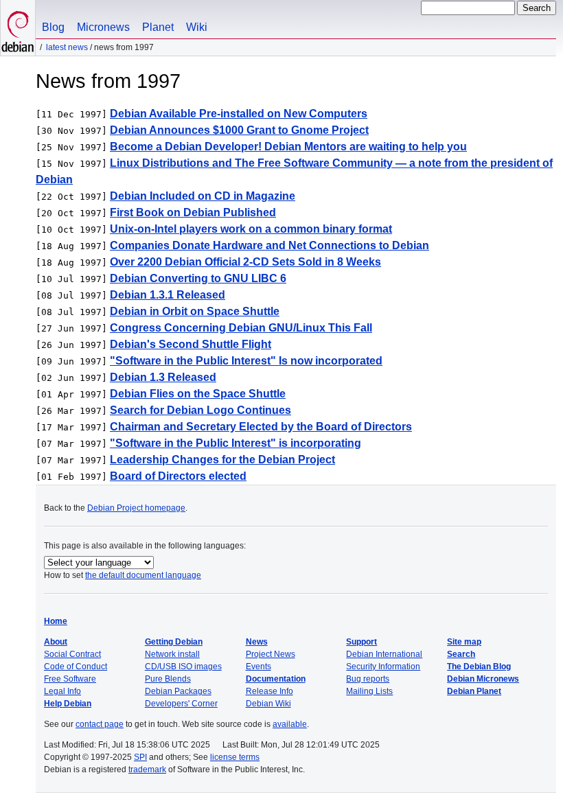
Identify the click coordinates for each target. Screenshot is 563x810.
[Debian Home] (18, 28)
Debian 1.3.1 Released (167, 295)
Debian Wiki (268, 703)
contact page (100, 724)
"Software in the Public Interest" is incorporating (235, 443)
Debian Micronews (483, 679)
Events (258, 666)
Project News (270, 654)
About (55, 642)
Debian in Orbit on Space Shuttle (194, 311)
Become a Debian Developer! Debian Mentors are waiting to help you (288, 146)
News (257, 642)
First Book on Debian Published (193, 212)
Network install (172, 654)
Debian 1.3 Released (163, 377)
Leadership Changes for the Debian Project (222, 459)
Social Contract (72, 654)
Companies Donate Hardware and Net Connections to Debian (269, 245)
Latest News (67, 47)
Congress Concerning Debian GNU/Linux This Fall (241, 328)
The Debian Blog (479, 666)
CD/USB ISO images (183, 666)
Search (461, 654)
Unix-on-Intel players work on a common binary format (251, 229)
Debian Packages (178, 691)
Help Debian (67, 703)
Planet (158, 27)
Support (361, 642)
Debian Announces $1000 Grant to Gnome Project (239, 130)
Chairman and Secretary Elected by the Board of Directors (261, 426)
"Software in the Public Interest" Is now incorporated (246, 361)
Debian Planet (474, 691)
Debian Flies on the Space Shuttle (198, 394)
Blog (53, 27)
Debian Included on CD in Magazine (202, 196)
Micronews (103, 27)
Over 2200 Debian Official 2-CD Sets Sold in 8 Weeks (245, 262)
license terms (235, 757)
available (290, 724)
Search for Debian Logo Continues (200, 410)
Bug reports (367, 679)
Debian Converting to (198, 278)
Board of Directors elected (178, 476)
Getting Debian (174, 642)
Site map (464, 642)
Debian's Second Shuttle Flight (190, 344)
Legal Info (62, 691)
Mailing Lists (369, 691)
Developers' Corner (181, 703)
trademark (147, 769)
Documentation (276, 679)
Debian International (384, 654)
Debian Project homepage (136, 508)
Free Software (70, 679)
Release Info (269, 691)
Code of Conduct (75, 666)
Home (55, 621)
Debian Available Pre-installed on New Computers (238, 113)
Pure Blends (168, 679)
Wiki (196, 27)
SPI (140, 757)
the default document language (143, 575)
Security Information (383, 666)
